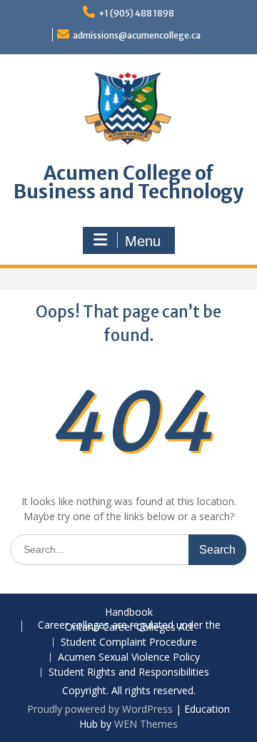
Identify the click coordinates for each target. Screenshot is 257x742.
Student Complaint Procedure (129, 642)
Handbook (129, 612)
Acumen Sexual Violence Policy (129, 657)
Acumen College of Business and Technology (128, 182)
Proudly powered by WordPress (100, 709)
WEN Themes (146, 724)
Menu (143, 241)
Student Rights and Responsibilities (129, 672)
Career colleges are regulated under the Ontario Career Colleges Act (129, 626)
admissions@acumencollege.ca (137, 35)
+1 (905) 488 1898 (136, 13)
